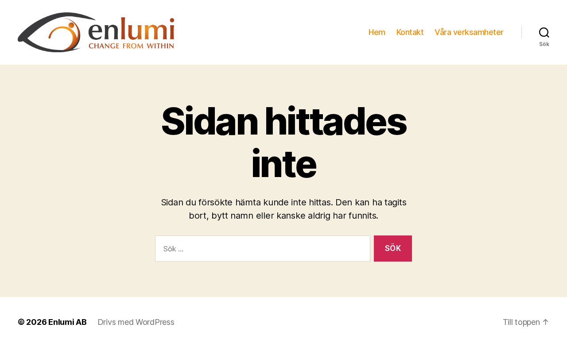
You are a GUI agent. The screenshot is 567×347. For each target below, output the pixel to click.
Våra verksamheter (469, 32)
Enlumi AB (67, 322)
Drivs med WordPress (136, 322)
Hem (377, 32)
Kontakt (410, 32)
